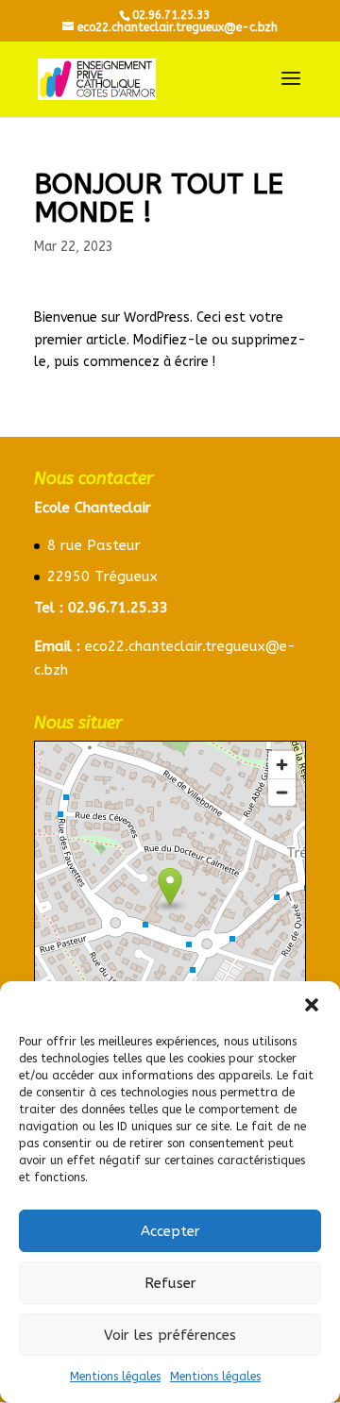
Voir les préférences (170, 1335)
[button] (311, 1004)
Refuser (170, 1283)
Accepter (170, 1231)
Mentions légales (115, 1376)
